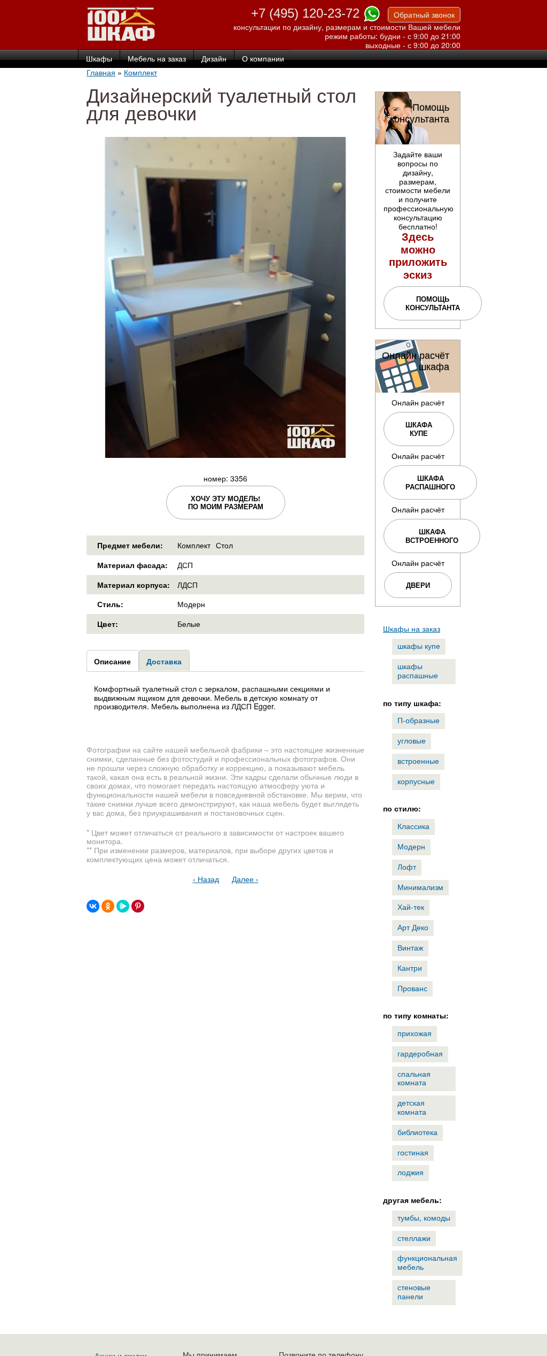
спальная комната (414, 1078)
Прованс (412, 988)
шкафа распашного (430, 482)
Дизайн (213, 59)
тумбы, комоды (423, 1217)
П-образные (418, 720)
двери (418, 585)
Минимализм (420, 887)
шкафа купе (418, 428)
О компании (263, 59)
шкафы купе (418, 645)
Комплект (140, 72)
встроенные (418, 760)
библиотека (417, 1132)
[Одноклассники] (107, 906)
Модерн (411, 846)
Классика (413, 826)
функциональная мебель (427, 1262)
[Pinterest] (137, 906)
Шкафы (99, 59)
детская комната (411, 1107)
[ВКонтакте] (93, 906)
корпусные (416, 781)
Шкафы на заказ (411, 628)
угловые (411, 740)
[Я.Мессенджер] (122, 906)
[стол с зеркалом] (225, 453)
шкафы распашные (417, 670)
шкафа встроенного (431, 535)
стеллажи (414, 1237)
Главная (101, 72)
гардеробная (420, 1053)
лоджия (410, 1172)
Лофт (406, 866)
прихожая (414, 1033)
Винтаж (410, 947)
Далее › (245, 879)
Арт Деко (412, 927)
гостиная (412, 1152)
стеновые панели (414, 1291)
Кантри (409, 967)
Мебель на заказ (157, 59)
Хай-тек (410, 906)
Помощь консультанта (432, 303)
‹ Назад (206, 879)
